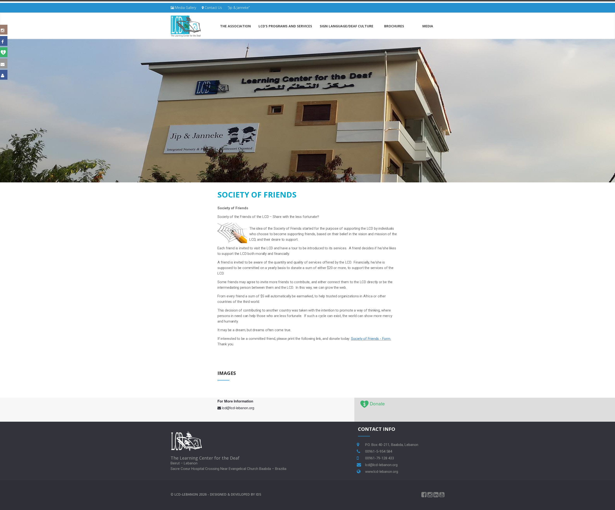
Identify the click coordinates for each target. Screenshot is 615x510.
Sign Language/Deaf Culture (346, 26)
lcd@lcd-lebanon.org (238, 407)
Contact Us (213, 7)
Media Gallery (185, 7)
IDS (258, 494)
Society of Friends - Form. (371, 338)
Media (427, 26)
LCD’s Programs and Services (285, 26)
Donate (377, 403)
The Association (235, 26)
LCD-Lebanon (186, 494)
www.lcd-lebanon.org (381, 471)
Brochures (394, 26)
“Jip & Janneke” (239, 7)
